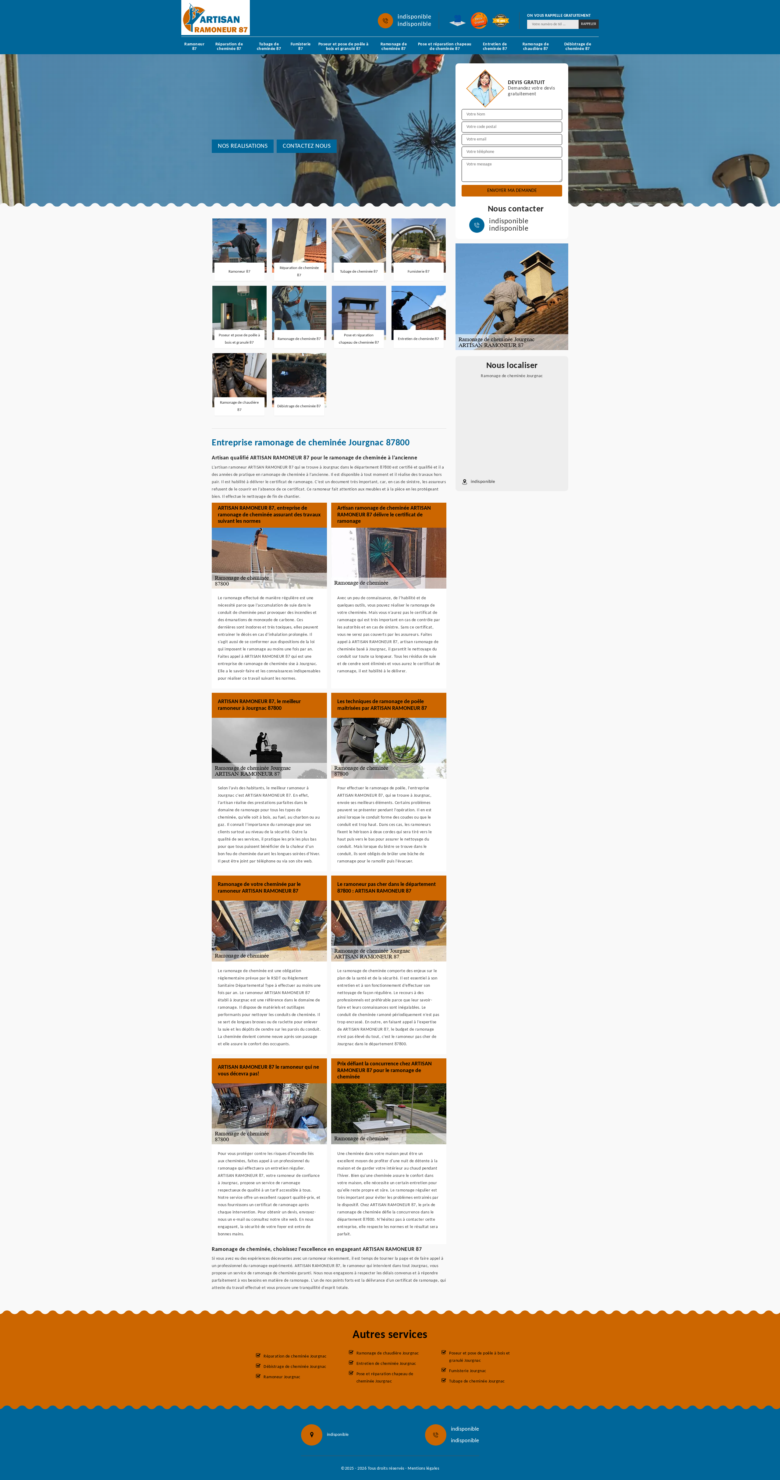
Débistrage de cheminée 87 (577, 46)
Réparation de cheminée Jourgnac (295, 1356)
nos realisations (243, 146)
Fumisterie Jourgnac (467, 1371)
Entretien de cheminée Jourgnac (386, 1363)
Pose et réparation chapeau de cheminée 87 (445, 46)
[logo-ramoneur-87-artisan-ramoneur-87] (215, 17)
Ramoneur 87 (194, 46)
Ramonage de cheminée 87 (394, 46)
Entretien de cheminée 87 (495, 46)
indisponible (414, 17)
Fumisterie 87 (301, 46)
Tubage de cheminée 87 (269, 46)
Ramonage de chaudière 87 (536, 46)
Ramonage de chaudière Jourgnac (387, 1353)
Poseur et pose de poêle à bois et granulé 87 (343, 46)
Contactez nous (307, 146)
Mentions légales (423, 1468)
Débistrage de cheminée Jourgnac (295, 1367)
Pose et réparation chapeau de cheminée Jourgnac (384, 1378)
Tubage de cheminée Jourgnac (477, 1381)
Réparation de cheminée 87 (229, 46)
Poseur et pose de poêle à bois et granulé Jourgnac (479, 1357)
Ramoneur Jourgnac (282, 1377)
